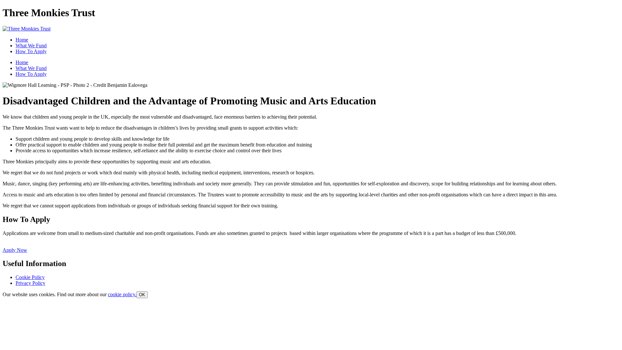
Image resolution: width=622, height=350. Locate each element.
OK (142, 294)
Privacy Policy (30, 283)
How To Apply (31, 51)
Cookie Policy (30, 277)
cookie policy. (122, 294)
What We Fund (31, 45)
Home (22, 39)
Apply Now (15, 250)
